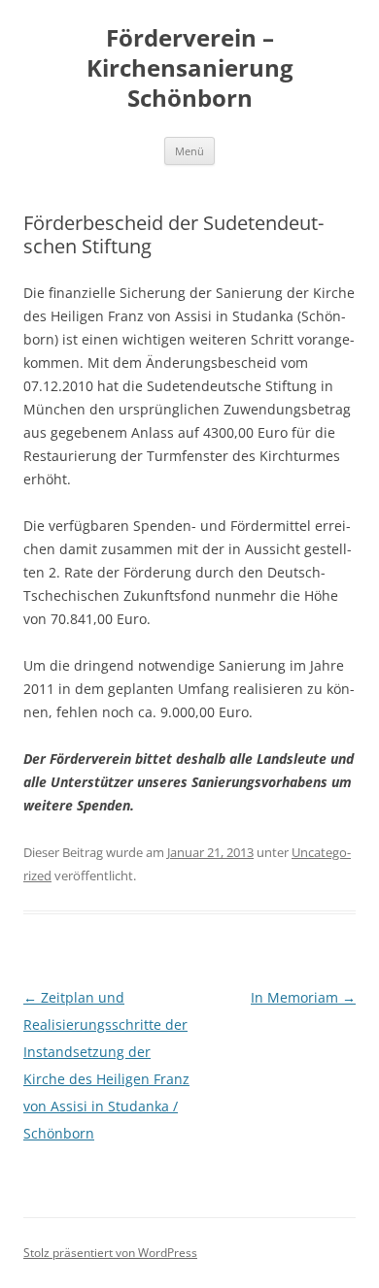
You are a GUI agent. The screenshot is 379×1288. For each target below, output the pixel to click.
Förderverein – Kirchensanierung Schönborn (189, 68)
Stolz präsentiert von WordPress (110, 1252)
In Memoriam (303, 997)
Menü (189, 151)
